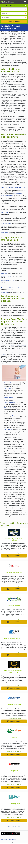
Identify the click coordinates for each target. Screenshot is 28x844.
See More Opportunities (14, 826)
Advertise (3, 838)
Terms (10, 839)
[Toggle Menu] (25, 2)
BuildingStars (7, 388)
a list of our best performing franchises (11, 194)
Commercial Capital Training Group (13, 415)
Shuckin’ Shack (5, 285)
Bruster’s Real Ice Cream (7, 280)
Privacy (24, 838)
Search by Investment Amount (18, 345)
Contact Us (14, 839)
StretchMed (4, 217)
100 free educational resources (11, 353)
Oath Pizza (4, 273)
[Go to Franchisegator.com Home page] (8, 1)
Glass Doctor (4, 232)
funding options (5, 181)
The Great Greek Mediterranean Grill (10, 288)
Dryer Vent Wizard (6, 223)
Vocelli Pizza (4, 292)
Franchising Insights (9, 838)
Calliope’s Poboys (6, 276)
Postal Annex (4, 212)
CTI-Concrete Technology (11, 408)
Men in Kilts (4, 226)
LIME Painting (8, 429)
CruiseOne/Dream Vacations (11, 383)
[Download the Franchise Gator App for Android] (15, 833)
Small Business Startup (18, 838)
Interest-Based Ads (4, 839)
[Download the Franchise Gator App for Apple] (6, 833)
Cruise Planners (8, 397)
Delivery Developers (9, 402)
